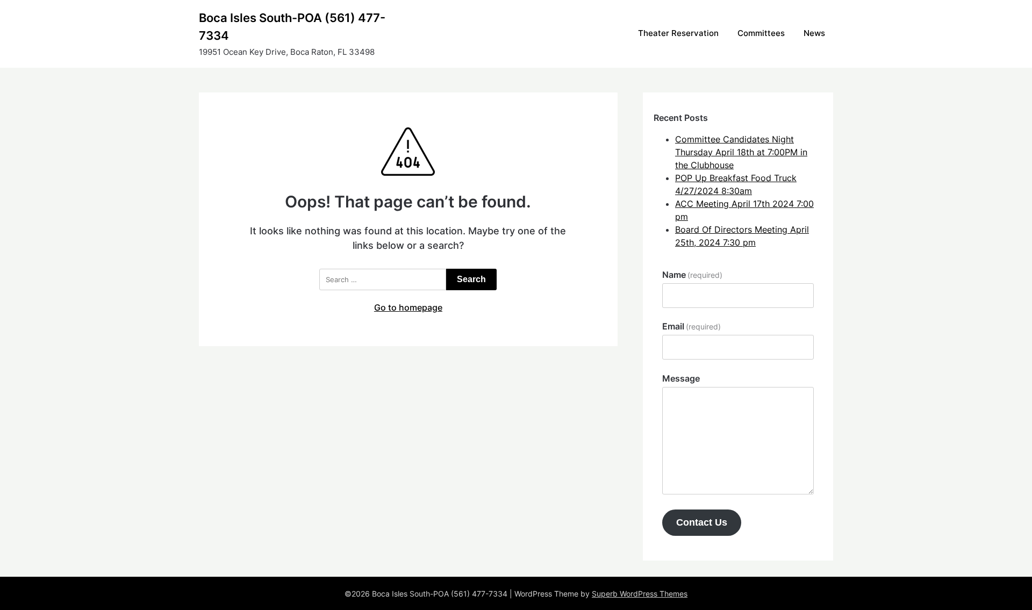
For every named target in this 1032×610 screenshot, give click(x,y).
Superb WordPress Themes (639, 593)
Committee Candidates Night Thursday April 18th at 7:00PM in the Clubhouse (741, 152)
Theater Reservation (678, 33)
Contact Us (701, 522)
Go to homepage (408, 307)
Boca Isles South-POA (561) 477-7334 (292, 26)
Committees (761, 33)
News (814, 33)
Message (681, 378)
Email (691, 326)
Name (692, 274)
